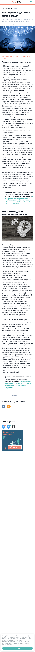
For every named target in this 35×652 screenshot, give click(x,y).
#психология (22, 59)
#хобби (4, 59)
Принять (17, 648)
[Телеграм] (3, 427)
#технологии (12, 59)
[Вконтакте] (3, 406)
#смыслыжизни (24, 57)
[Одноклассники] (9, 406)
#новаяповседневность (10, 57)
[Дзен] (13, 427)
